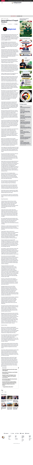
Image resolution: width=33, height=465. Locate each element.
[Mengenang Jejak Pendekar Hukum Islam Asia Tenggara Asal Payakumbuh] (4, 397)
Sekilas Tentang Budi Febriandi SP (3, 408)
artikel (21, 106)
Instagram (6, 433)
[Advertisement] (16, 5)
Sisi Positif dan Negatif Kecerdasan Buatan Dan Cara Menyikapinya (9, 379)
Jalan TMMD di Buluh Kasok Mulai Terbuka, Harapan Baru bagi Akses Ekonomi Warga (25, 117)
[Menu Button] (2, 3)
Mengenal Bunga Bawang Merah (25, 107)
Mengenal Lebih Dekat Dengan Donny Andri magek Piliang (15, 408)
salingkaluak (17, 2)
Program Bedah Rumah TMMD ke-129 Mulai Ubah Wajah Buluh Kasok (25, 127)
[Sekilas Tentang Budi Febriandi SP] (4, 404)
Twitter (13, 433)
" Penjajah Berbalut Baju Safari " (7, 386)
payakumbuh (22, 135)
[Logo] (3, 437)
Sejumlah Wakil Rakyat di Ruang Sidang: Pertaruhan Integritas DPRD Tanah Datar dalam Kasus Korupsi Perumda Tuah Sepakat (9, 383)
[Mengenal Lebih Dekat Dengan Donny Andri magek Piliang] (16, 404)
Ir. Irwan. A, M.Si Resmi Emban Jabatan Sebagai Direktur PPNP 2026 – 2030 (25, 112)
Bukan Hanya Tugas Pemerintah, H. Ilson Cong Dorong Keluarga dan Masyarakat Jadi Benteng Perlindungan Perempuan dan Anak (25, 138)
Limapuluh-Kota (22, 115)
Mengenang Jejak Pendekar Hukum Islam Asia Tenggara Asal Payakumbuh (3, 401)
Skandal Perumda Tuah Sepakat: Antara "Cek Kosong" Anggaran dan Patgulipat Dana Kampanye (9, 376)
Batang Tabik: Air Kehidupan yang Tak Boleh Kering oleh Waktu (9, 373)
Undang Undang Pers (23, 440)
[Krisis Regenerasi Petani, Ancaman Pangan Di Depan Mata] (10, 404)
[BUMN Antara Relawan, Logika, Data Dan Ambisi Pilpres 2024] (16, 397)
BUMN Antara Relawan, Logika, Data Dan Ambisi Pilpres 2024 (15, 401)
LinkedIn (28, 433)
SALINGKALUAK (17, 443)
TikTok (18, 433)
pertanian (21, 130)
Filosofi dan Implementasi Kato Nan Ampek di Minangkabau (9, 370)
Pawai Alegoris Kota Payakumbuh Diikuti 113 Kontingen (11, 0)
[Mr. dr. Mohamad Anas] (10, 397)
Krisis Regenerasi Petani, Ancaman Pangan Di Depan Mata (9, 408)
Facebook (22, 433)
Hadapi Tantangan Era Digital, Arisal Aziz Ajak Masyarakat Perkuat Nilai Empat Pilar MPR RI (25, 143)
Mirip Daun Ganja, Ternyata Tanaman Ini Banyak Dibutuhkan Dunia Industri (25, 132)
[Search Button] (31, 3)
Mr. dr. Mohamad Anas (9, 400)
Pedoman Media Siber (30, 439)
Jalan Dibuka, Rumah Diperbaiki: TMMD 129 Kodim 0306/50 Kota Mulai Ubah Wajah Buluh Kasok (25, 122)
